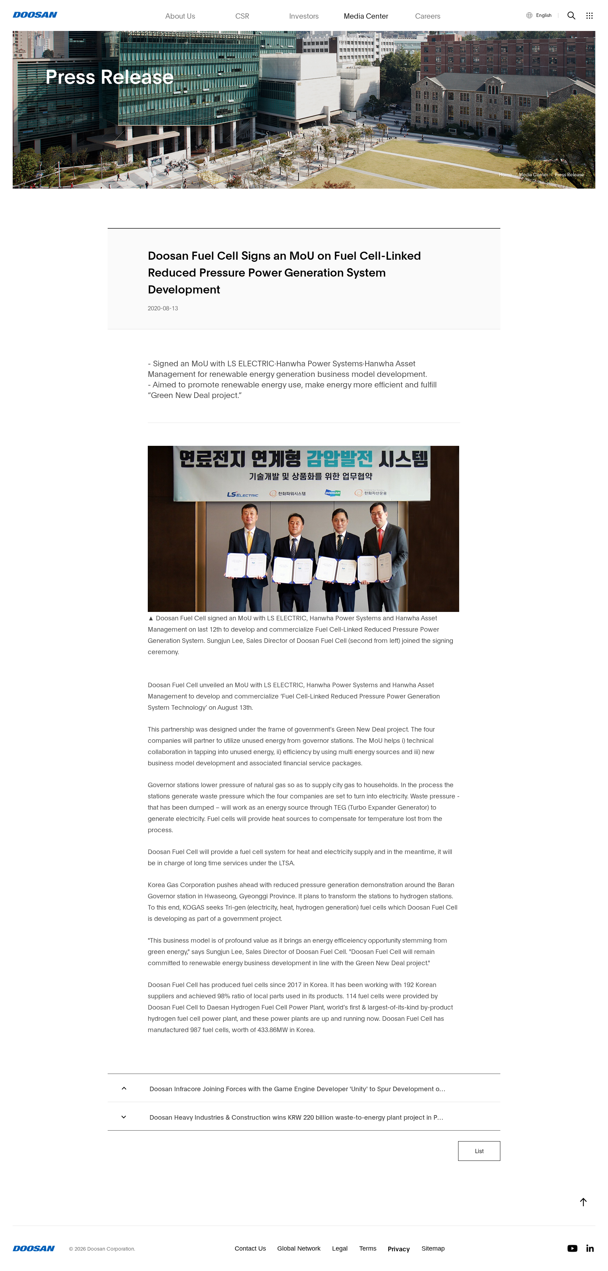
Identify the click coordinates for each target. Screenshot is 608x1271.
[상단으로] (583, 1202)
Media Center (366, 15)
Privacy (399, 1248)
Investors (304, 15)
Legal (340, 1248)
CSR (242, 15)
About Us (180, 15)
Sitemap (433, 1248)
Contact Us (250, 1248)
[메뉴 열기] (589, 15)
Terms (367, 1248)
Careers (428, 15)
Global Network (299, 1248)
